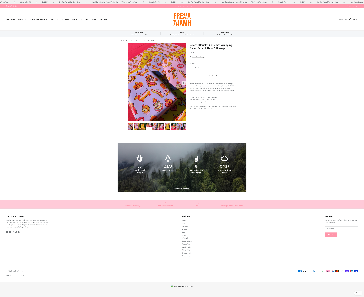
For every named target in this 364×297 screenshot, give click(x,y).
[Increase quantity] (199, 67)
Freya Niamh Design (198, 57)
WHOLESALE (85, 19)
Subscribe (331, 235)
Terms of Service (187, 253)
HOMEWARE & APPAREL (69, 19)
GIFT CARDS (103, 19)
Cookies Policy (186, 247)
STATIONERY (54, 19)
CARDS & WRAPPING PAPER (38, 19)
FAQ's (184, 235)
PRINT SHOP (22, 19)
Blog (183, 232)
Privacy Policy (186, 250)
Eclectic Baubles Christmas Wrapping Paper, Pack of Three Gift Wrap (139, 40)
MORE (94, 19)
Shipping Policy (187, 241)
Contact (184, 229)
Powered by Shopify (22, 276)
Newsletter (185, 226)
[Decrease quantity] (191, 67)
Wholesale (185, 238)
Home (119, 40)
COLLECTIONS (10, 19)
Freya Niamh (13, 276)
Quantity (192, 63)
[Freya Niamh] (182, 19)
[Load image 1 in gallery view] (157, 82)
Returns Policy (186, 244)
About (184, 223)
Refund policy (186, 256)
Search (184, 220)
